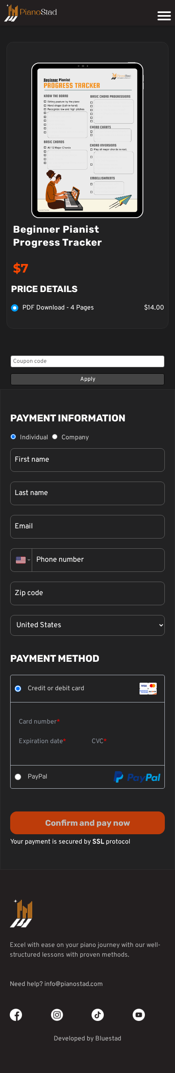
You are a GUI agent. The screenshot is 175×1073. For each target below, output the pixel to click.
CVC (97, 741)
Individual (34, 438)
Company (75, 438)
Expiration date (41, 741)
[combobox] (21, 560)
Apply (87, 379)
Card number (38, 722)
